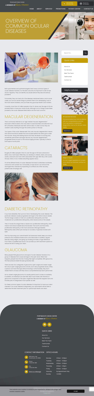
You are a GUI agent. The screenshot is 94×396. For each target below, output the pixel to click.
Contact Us (88, 9)
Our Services (68, 70)
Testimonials (68, 76)
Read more (67, 131)
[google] (49, 325)
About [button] (39, 9)
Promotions (60, 9)
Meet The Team (69, 73)
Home (32, 9)
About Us (67, 66)
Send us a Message (35, 372)
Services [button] (48, 9)
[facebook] (45, 325)
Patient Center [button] (74, 9)
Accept (76, 391)
